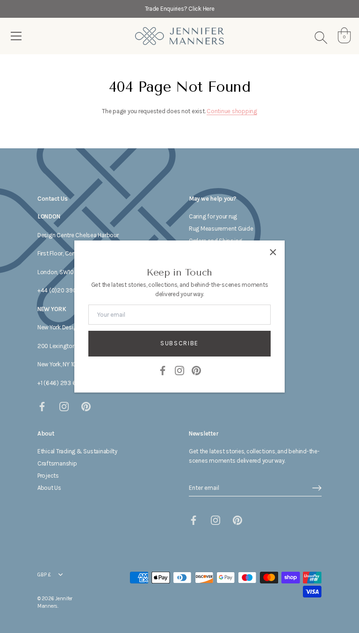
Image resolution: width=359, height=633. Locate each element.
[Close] (273, 252)
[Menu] (16, 36)
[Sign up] (317, 488)
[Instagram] (179, 369)
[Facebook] (162, 369)
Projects (48, 475)
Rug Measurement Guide (221, 228)
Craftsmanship (57, 463)
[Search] (320, 37)
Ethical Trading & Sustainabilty (77, 451)
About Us (49, 487)
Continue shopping (232, 111)
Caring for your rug (213, 216)
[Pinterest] (196, 369)
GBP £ (44, 575)
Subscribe (179, 343)
